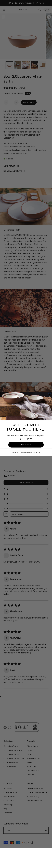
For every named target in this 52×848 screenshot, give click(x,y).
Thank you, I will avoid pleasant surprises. (26, 452)
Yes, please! (26, 445)
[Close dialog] (49, 394)
